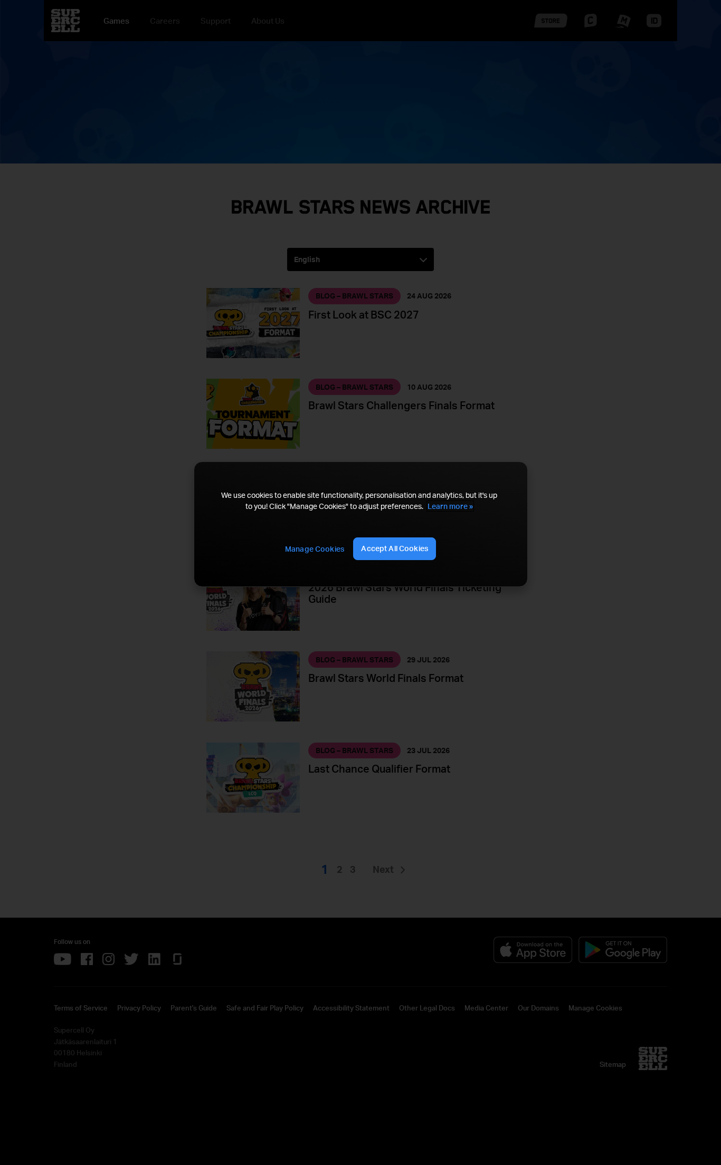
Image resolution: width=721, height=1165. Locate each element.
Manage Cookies (314, 548)
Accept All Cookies (394, 548)
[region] (360, 524)
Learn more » (450, 506)
